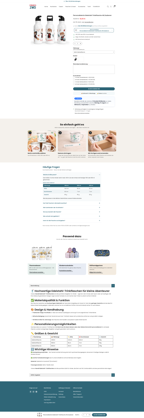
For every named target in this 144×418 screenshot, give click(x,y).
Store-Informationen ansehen (82, 113)
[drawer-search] (108, 6)
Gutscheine (61, 397)
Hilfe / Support (77, 394)
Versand (60, 391)
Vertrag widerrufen (49, 402)
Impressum (47, 400)
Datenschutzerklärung (50, 394)
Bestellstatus (77, 391)
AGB (45, 391)
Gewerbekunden (78, 397)
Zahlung (60, 394)
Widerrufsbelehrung (50, 397)
